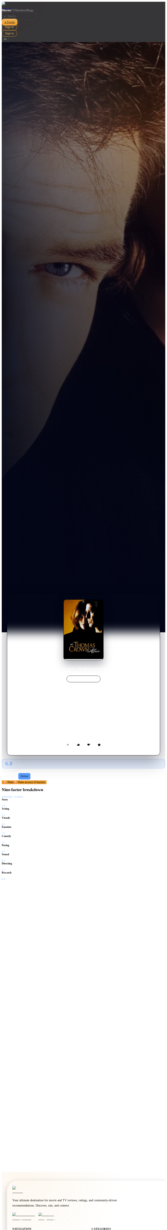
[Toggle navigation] (5, 39)
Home (62, 668)
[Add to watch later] (67, 744)
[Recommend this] (78, 744)
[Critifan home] (83, 5)
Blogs (29, 10)
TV (13, 10)
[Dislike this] (88, 744)
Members (20, 10)
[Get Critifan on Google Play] (50, 1216)
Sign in (9, 27)
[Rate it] (99, 744)
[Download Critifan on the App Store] (24, 1216)
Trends (9, 22)
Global (24, 776)
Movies (6, 10)
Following (10, 776)
